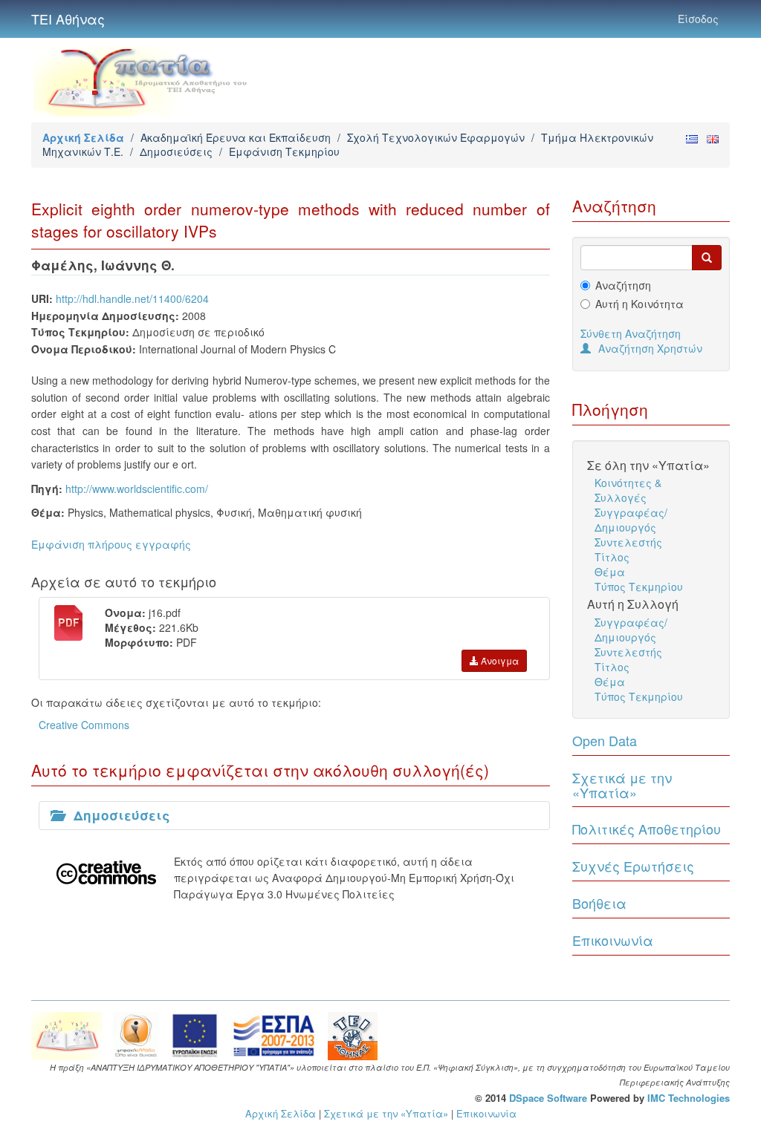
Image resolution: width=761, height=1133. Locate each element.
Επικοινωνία (612, 940)
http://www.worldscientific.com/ (136, 488)
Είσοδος (698, 18)
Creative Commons (84, 724)
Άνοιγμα (499, 660)
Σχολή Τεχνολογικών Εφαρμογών (436, 137)
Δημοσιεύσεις (176, 151)
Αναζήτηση (623, 285)
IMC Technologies (688, 1098)
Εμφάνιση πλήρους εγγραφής (111, 544)
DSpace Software (548, 1098)
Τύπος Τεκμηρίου (639, 586)
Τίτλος (612, 556)
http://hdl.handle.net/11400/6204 (132, 298)
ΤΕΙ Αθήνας (68, 18)
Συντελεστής (628, 542)
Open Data (604, 740)
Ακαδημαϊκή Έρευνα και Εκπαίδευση (235, 137)
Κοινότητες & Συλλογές (628, 490)
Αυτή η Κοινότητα (639, 303)
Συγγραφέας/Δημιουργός (631, 520)
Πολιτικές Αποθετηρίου (646, 828)
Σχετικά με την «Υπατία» (622, 785)
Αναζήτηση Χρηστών (650, 348)
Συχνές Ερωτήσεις (633, 865)
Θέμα (610, 571)
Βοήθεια (599, 902)
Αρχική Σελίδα (83, 137)
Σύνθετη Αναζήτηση (630, 333)
